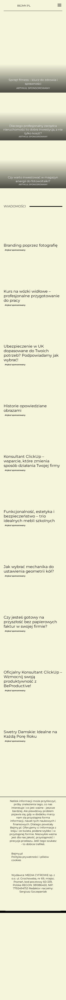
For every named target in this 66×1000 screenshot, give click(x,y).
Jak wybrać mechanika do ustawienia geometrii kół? (29, 568)
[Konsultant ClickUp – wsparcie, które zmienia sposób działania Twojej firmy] (33, 438)
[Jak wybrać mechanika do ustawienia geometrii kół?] (33, 548)
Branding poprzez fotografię (31, 245)
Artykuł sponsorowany (33, 88)
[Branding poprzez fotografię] (33, 226)
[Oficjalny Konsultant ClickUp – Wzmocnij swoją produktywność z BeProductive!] (33, 653)
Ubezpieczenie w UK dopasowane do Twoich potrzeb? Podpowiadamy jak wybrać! (31, 353)
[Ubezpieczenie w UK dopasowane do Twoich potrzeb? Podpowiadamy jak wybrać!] (33, 327)
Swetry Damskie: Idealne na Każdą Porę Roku (30, 734)
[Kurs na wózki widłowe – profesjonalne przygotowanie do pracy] (33, 272)
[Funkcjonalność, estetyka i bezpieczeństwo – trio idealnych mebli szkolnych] (33, 493)
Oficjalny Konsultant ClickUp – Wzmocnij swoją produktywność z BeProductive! (33, 679)
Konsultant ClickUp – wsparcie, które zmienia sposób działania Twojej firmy (32, 461)
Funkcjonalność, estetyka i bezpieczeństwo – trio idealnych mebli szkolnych (29, 516)
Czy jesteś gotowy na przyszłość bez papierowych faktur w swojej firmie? (30, 622)
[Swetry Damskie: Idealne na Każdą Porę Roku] (33, 713)
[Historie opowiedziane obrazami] (33, 387)
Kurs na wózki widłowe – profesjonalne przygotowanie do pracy (32, 296)
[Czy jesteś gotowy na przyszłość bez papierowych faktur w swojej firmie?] (33, 598)
